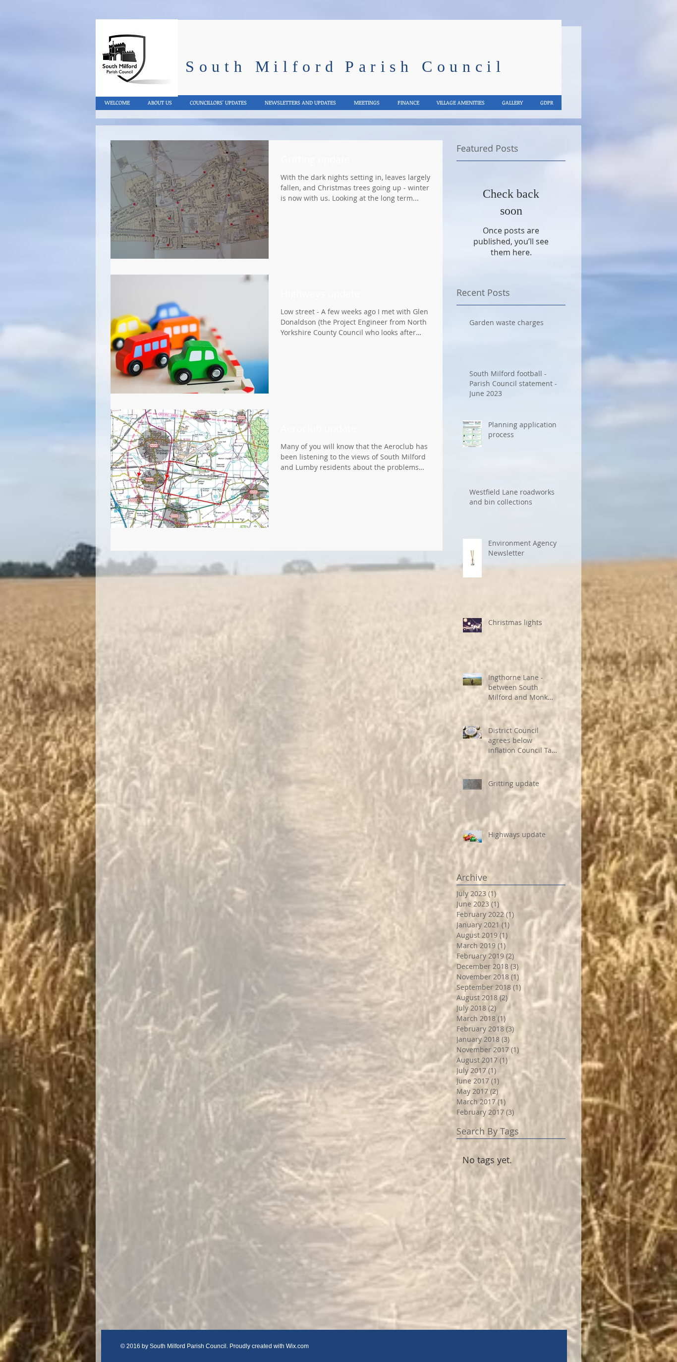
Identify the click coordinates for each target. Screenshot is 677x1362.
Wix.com (297, 1346)
